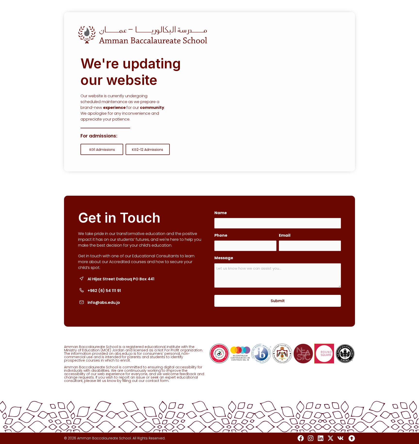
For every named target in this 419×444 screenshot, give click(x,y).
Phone (220, 235)
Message (223, 258)
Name (220, 213)
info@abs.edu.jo (104, 302)
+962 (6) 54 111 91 (104, 290)
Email (284, 235)
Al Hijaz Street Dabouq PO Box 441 (121, 279)
